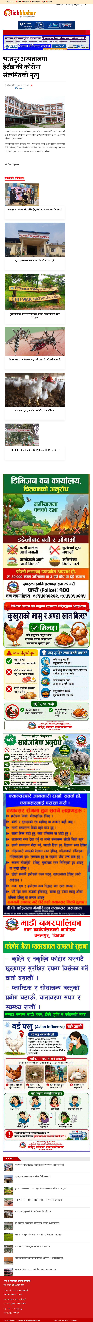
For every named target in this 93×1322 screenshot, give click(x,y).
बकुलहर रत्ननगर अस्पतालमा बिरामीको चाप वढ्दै (35, 260)
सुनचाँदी (49, 2)
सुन (44, 2)
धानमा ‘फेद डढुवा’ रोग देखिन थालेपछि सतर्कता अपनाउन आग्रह (38, 1235)
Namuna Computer (70, 1320)
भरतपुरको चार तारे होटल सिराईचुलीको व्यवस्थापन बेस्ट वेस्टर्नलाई (35, 209)
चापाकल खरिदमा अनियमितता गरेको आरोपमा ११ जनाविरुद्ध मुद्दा (39, 1258)
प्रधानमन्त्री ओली (36, 2)
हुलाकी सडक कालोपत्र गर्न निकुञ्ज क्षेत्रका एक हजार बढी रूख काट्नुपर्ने (35, 315)
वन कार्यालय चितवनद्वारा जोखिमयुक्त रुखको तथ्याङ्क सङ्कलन (34, 450)
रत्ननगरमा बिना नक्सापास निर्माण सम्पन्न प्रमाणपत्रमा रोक (35, 1270)
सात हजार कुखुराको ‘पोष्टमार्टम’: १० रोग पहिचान (34, 410)
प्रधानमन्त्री (26, 2)
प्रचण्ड (19, 2)
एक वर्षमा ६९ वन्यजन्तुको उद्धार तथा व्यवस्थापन (32, 1246)
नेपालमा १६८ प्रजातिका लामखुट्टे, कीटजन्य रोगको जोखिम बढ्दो (34, 360)
